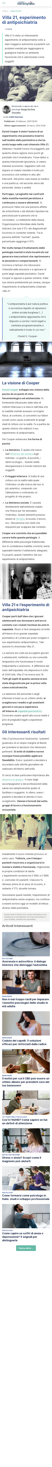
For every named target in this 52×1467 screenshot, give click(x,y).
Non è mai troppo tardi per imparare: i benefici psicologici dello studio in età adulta (26, 1003)
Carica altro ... (26, 1248)
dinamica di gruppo (12, 779)
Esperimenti (16, 11)
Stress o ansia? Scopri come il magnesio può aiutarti (21, 1159)
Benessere (7, 996)
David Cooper (10, 389)
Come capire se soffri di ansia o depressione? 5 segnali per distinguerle (22, 1237)
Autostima (7, 959)
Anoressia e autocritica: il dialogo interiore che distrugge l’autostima (24, 963)
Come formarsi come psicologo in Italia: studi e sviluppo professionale (25, 1197)
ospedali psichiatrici (30, 711)
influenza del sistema (21, 454)
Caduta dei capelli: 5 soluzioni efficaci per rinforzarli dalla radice (24, 1042)
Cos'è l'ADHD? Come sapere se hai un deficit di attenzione (24, 1121)
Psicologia (7, 1193)
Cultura (5, 11)
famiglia (20, 518)
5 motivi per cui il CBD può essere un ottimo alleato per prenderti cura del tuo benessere (25, 1082)
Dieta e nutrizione (11, 1155)
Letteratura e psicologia (14, 1117)
